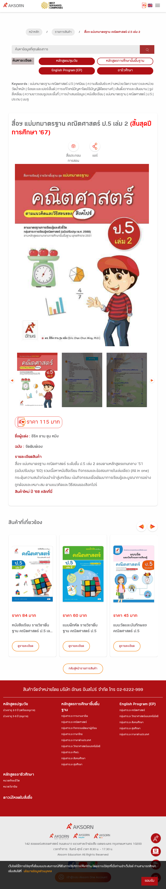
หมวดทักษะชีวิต (11, 781)
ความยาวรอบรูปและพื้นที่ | (43, 94)
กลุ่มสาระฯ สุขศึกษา (71, 765)
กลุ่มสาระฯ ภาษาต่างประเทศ (76, 741)
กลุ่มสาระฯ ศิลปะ (70, 753)
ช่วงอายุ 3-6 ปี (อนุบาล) (15, 717)
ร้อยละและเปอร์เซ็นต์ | (42, 89)
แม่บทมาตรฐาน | (117, 94)
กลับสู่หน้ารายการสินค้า (83, 669)
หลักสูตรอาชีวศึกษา (18, 775)
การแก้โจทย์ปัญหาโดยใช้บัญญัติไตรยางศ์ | (86, 89)
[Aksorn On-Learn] (156, 851)
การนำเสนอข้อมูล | (74, 94)
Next (151, 380)
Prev (12, 380)
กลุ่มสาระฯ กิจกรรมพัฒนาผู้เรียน (79, 728)
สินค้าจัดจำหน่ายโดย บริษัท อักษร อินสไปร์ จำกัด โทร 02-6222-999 (83, 690)
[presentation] (141, 527)
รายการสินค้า (63, 32)
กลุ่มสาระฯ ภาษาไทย (72, 734)
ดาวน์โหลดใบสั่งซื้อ (17, 798)
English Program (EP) (66, 70)
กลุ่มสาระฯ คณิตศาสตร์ (74, 722)
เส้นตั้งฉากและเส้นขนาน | (132, 89)
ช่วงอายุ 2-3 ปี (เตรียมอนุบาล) (19, 711)
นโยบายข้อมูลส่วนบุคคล (38, 871)
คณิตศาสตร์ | (138, 94)
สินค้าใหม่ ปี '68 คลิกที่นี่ (33, 492)
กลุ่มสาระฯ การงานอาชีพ (74, 716)
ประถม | (17, 99)
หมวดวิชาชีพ (10, 787)
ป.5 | (150, 94)
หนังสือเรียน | (96, 94)
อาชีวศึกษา (125, 70)
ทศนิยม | (81, 84)
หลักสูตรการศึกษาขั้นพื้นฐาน (125, 61)
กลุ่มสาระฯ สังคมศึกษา (73, 759)
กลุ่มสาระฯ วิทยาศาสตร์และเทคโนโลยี (80, 747)
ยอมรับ (149, 881)
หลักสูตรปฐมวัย (15, 704)
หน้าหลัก (34, 32)
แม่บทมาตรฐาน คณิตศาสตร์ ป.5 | (52, 84)
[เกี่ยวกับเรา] (156, 838)
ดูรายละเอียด (25, 646)
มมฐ (26, 99)
